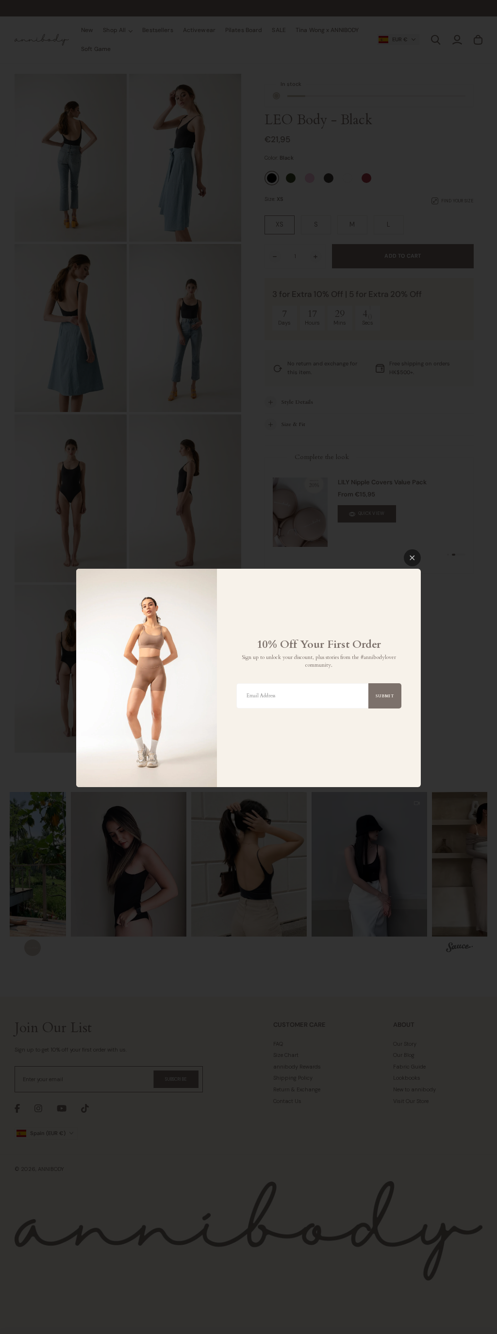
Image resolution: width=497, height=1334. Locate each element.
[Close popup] (412, 557)
